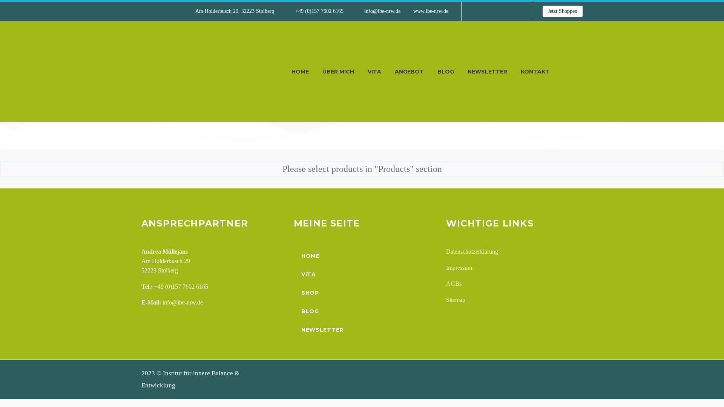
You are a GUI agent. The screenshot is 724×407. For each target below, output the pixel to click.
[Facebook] (478, 11)
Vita (374, 71)
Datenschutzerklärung (472, 251)
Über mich (338, 71)
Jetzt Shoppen (562, 11)
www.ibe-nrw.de (430, 11)
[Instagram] (501, 11)
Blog (445, 71)
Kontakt (535, 71)
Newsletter (487, 71)
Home (300, 71)
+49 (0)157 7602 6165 (319, 11)
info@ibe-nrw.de (382, 11)
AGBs (454, 283)
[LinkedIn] (489, 11)
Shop (310, 292)
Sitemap (455, 300)
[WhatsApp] (512, 11)
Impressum (459, 268)
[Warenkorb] (580, 72)
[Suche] (563, 72)
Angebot (409, 71)
